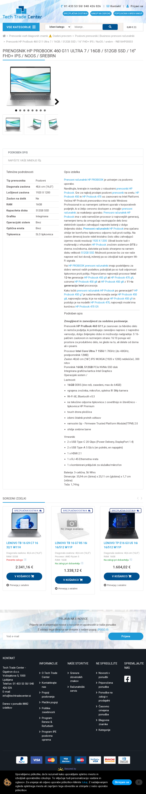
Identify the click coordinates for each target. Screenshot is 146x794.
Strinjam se (122, 782)
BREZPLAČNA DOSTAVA (75, 13)
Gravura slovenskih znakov (76, 677)
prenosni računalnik (88, 290)
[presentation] (138, 498)
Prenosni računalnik (75, 179)
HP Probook (117, 228)
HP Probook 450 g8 (86, 281)
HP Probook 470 (91, 196)
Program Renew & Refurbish (47, 722)
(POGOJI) (102, 629)
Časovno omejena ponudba (104, 710)
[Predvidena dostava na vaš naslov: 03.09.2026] (82, 563)
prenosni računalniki (96, 265)
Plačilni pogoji (50, 702)
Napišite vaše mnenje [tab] (23, 160)
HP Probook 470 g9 (122, 277)
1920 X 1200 (99, 240)
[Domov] (4, 36)
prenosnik (118, 192)
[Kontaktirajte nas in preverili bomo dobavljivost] (25, 559)
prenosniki (122, 188)
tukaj (84, 782)
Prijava (125, 636)
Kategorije (104, 730)
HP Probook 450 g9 (95, 277)
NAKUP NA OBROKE (101, 13)
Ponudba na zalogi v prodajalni (106, 696)
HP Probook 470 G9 (86, 306)
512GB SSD (87, 252)
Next (55, 101)
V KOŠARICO (23, 576)
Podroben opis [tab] (18, 152)
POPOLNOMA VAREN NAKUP (128, 13)
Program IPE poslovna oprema (49, 735)
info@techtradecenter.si (17, 695)
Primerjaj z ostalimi (19, 585)
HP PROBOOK (95, 179)
